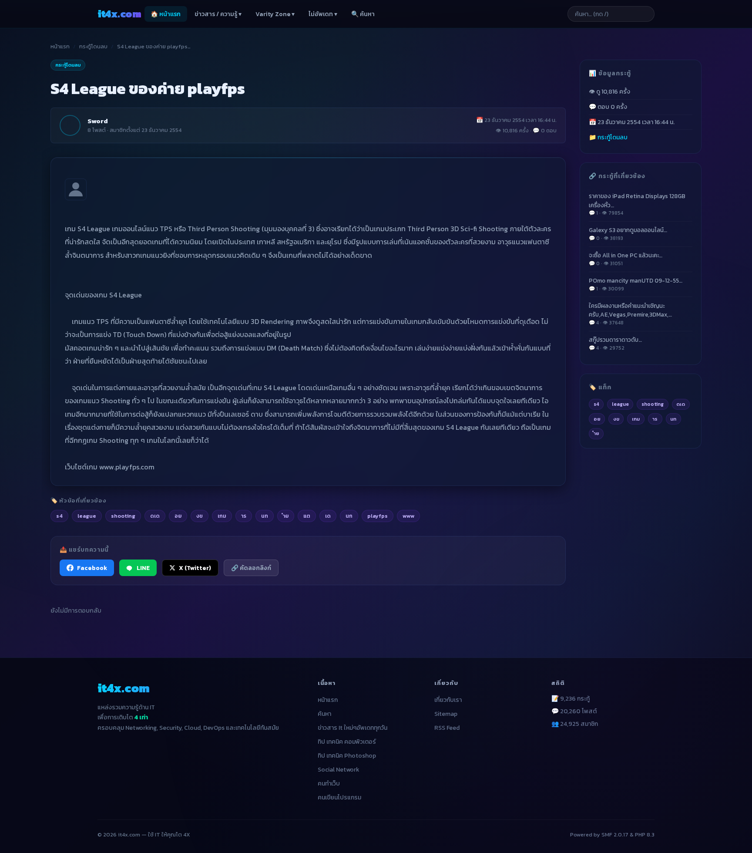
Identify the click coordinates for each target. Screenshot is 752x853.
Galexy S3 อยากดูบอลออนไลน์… (628, 234)
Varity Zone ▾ (275, 14)
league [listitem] (86, 516)
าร (655, 419)
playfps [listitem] (377, 516)
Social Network (338, 769)
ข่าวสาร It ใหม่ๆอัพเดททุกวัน (352, 727)
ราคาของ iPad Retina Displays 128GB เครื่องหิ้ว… (637, 204)
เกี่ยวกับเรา (448, 700)
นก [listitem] (349, 516)
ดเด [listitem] (155, 516)
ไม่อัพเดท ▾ (323, 14)
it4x (119, 13)
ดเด (680, 404)
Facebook (92, 567)
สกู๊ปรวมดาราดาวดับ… (615, 343)
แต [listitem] (306, 516)
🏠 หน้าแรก (166, 14)
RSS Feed (447, 727)
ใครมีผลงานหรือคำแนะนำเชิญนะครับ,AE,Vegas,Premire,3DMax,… (630, 314)
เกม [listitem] (222, 516)
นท (673, 419)
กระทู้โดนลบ (93, 46)
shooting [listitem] (123, 516)
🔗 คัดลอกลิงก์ (251, 567)
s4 (596, 404)
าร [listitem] (243, 516)
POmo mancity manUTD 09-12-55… (635, 284)
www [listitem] (408, 516)
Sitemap (445, 713)
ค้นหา (324, 713)
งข (616, 419)
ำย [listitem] (286, 516)
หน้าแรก (60, 46)
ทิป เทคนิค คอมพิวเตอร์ (347, 741)
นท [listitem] (264, 516)
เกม (636, 419)
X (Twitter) (195, 567)
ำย (596, 433)
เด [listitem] (328, 516)
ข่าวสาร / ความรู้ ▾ (218, 14)
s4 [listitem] (59, 516)
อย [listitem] (178, 516)
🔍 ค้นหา (363, 14)
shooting (652, 404)
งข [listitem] (199, 516)
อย (597, 419)
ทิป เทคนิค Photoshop (347, 755)
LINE (143, 567)
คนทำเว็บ (329, 783)
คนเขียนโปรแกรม (339, 797)
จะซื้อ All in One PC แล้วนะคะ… (625, 259)
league (620, 404)
